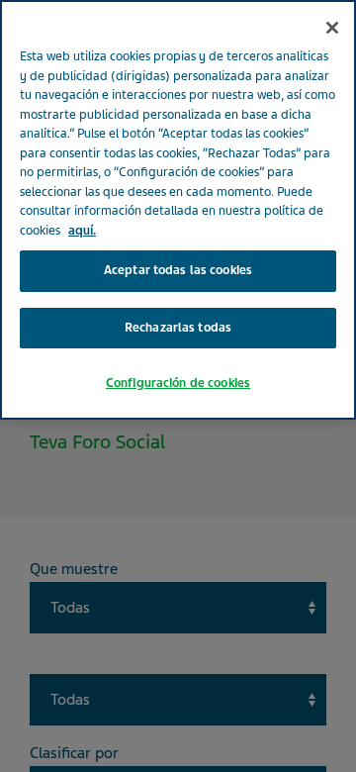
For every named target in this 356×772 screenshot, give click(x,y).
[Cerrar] (332, 27)
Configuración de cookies (178, 383)
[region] (178, 210)
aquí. (82, 231)
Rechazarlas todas (178, 328)
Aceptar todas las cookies (178, 270)
